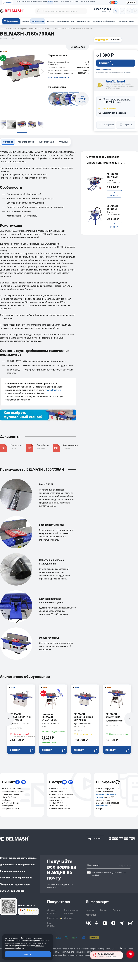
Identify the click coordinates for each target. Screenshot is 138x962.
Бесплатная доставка (114, 112)
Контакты (84, 1)
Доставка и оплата (27, 1)
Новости (68, 1)
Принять (27, 954)
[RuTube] (70, 782)
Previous (83, 163)
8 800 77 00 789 (102, 9)
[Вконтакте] (88, 923)
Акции (18, 1)
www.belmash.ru (53, 390)
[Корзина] (135, 11)
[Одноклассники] (96, 923)
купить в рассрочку (120, 99)
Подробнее (127, 73)
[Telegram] (17, 782)
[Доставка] (117, 782)
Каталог (50, 1)
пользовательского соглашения (71, 952)
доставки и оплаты (104, 806)
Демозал (68, 918)
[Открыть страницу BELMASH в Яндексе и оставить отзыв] (8, 906)
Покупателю (76, 1)
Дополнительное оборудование (104, 21)
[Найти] (38, 11)
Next (124, 163)
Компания (91, 1)
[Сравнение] (122, 11)
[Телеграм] (116, 2)
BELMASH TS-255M (112, 207)
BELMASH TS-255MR (112, 176)
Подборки (25, 21)
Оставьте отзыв (26, 905)
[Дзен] (113, 923)
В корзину (114, 193)
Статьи (62, 1)
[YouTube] (64, 782)
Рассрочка (52, 918)
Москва (8, 3)
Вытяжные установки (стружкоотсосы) (60, 21)
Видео (56, 1)
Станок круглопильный (113, 181)
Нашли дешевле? (104, 70)
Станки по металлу (83, 21)
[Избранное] (129, 11)
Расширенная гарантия (71, 911)
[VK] (23, 782)
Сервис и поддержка (40, 1)
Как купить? (51, 924)
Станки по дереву (38, 21)
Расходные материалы (126, 21)
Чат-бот (97, 838)
